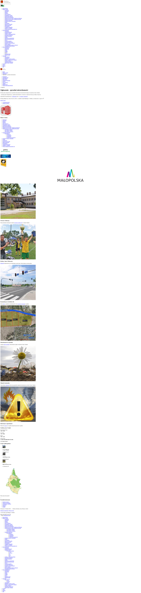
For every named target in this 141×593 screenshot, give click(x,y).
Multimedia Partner (7, 515)
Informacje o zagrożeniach (9, 38)
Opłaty (6, 572)
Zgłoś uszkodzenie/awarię (9, 39)
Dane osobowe (5, 82)
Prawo (6, 575)
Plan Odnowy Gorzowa (9, 131)
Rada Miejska (7, 56)
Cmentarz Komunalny (9, 27)
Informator (7, 11)
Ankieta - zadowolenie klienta (10, 34)
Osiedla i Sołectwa (8, 60)
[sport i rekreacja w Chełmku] (18, 259)
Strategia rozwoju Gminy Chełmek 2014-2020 (13, 19)
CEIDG (6, 574)
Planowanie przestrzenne (9, 17)
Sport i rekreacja (8, 14)
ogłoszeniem (14, 96)
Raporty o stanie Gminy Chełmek (11, 59)
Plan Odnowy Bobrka (9, 130)
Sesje (8, 580)
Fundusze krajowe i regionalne (10, 21)
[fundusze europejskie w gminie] (5, 157)
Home (4, 71)
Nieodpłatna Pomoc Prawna (10, 46)
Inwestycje (4, 504)
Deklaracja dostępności (4, 510)
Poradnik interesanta (8, 32)
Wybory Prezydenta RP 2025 (8, 85)
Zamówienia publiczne (9, 16)
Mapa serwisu (11, 510)
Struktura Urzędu (8, 33)
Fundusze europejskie (8, 20)
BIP (3, 66)
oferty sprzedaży (7, 344)
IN (9, 553)
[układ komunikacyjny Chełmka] (18, 299)
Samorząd (4, 55)
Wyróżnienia (7, 23)
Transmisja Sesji (5, 77)
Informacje (9, 134)
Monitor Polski (7, 54)
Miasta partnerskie (8, 25)
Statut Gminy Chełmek (9, 62)
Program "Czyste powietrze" (10, 43)
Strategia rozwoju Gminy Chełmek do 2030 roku (13, 18)
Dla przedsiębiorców (6, 47)
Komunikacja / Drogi (8, 15)
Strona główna (5, 8)
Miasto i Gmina (5, 9)
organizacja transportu (21, 303)
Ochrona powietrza (8, 41)
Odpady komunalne (8, 36)
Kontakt (4, 63)
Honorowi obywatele (8, 24)
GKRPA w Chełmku (8, 28)
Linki (4, 64)
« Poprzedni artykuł (6, 102)
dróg (4, 303)
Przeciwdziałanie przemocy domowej (11, 45)
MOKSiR (2, 263)
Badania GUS (5, 84)
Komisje (8, 581)
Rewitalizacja (7, 26)
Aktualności (7, 31)
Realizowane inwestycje (11, 137)
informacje (7, 385)
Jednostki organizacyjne (9, 61)
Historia (6, 12)
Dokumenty (9, 136)
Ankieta (4, 83)
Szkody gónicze (7, 44)
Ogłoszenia (7, 10)
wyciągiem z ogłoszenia (23, 96)
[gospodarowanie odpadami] (18, 380)
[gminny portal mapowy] (5, 153)
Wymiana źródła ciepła (9, 42)
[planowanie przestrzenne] (18, 340)
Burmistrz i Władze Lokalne (10, 58)
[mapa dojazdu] (13, 493)
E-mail (4, 100)
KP (9, 555)
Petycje (6, 40)
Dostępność (5, 76)
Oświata (4, 505)
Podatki (6, 37)
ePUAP (4, 81)
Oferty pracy (5, 79)
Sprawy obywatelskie (6, 502)
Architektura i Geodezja (7, 503)
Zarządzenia (9, 135)
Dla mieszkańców (6, 30)
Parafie (6, 22)
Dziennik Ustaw (8, 576)
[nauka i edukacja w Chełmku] (18, 218)
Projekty (4, 65)
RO (10, 554)
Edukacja (6, 13)
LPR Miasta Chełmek (8, 129)
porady (6, 425)
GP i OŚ (10, 552)
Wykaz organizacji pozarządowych (11, 29)
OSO (10, 551)
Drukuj (1, 100)
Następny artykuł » (6, 103)
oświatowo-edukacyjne (18, 222)
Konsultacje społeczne (9, 35)
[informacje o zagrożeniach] (18, 421)
